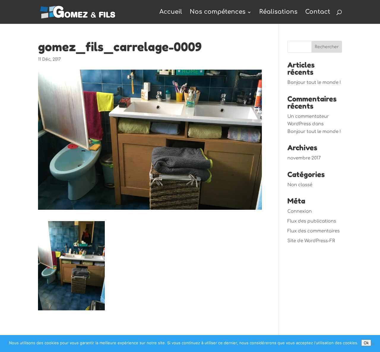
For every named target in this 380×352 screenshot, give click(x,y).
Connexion (299, 211)
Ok (366, 342)
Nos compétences (218, 11)
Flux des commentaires (313, 231)
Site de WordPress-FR (311, 240)
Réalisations (278, 11)
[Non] (373, 344)
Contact (317, 11)
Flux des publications (311, 221)
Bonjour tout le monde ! (314, 82)
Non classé (299, 184)
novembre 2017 (304, 158)
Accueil (170, 11)
